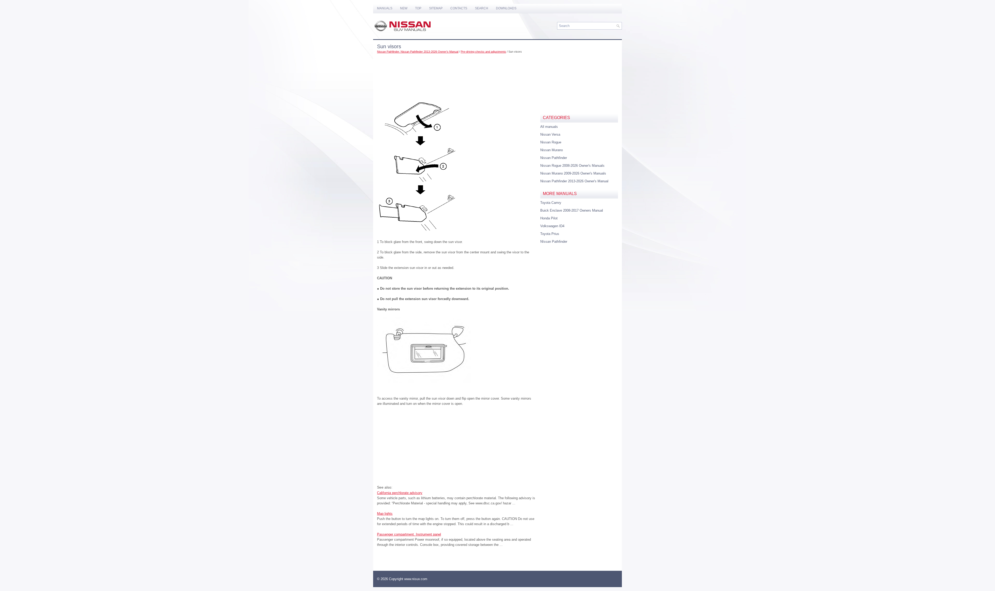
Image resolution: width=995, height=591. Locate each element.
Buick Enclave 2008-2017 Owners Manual (571, 210)
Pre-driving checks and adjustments (483, 51)
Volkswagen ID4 (552, 226)
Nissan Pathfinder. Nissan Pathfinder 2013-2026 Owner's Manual (417, 51)
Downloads (506, 8)
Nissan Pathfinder (553, 158)
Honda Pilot (549, 218)
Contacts (458, 8)
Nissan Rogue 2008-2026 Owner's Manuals (572, 166)
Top (418, 8)
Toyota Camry (550, 203)
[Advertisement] (456, 71)
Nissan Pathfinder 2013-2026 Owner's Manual (574, 181)
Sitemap (436, 8)
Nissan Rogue (550, 142)
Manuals (384, 8)
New (403, 8)
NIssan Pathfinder (553, 242)
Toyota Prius (549, 234)
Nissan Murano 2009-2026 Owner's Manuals (573, 173)
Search (481, 8)
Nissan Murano (551, 150)
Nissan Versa (550, 134)
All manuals (549, 127)
